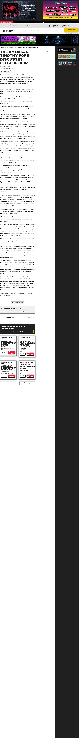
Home (7, 47)
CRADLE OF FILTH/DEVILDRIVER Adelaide (29, 343)
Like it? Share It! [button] (19, 302)
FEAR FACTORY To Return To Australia (31, 22)
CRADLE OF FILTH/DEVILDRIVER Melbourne (11, 368)
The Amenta (15, 311)
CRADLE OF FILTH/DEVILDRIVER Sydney (29, 366)
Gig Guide (55, 31)
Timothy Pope (23, 311)
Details (4, 352)
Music (24, 31)
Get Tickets (11, 352)
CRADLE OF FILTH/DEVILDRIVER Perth (11, 343)
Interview (4, 311)
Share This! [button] (6, 71)
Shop (45, 31)
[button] (50, 25)
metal (9, 311)
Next (25, 383)
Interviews (11, 47)
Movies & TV (35, 31)
